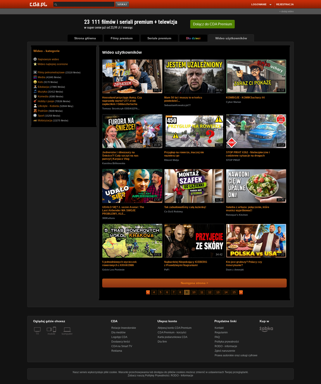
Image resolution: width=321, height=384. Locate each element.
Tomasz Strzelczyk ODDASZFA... (121, 109)
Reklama (116, 352)
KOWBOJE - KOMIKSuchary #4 (245, 98)
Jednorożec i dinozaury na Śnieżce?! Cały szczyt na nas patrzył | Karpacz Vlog (120, 156)
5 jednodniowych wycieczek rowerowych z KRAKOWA (119, 265)
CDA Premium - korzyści (172, 334)
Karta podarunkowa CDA (172, 338)
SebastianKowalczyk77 (177, 105)
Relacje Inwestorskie (123, 329)
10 (193, 294)
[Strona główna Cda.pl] (39, 4)
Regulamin (221, 334)
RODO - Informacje (182, 377)
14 (226, 294)
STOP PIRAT (233, 161)
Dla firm (162, 343)
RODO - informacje (226, 348)
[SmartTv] (55, 338)
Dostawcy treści (120, 343)
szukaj (122, 4)
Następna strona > (194, 284)
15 (234, 294)
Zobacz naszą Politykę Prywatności (148, 377)
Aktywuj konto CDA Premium (175, 329)
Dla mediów (118, 334)
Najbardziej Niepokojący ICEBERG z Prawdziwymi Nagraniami (185, 265)
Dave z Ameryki (235, 271)
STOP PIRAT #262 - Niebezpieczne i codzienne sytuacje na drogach (248, 155)
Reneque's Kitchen (237, 216)
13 (217, 294)
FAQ (217, 338)
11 (201, 294)
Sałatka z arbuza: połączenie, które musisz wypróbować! (247, 210)
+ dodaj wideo (286, 11)
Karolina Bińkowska (113, 164)
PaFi (166, 271)
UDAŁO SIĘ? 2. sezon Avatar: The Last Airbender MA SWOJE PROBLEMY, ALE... (123, 212)
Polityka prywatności (227, 343)
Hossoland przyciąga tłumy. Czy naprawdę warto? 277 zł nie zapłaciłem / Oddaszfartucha (122, 101)
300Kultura (108, 219)
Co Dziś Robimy (173, 213)
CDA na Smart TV (121, 348)
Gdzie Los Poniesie (113, 271)
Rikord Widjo (171, 161)
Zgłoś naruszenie (225, 352)
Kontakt (219, 329)
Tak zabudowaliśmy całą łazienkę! (185, 208)
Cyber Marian (233, 102)
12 (209, 294)
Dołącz (212, 24)
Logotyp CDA (119, 338)
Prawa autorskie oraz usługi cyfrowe (236, 357)
